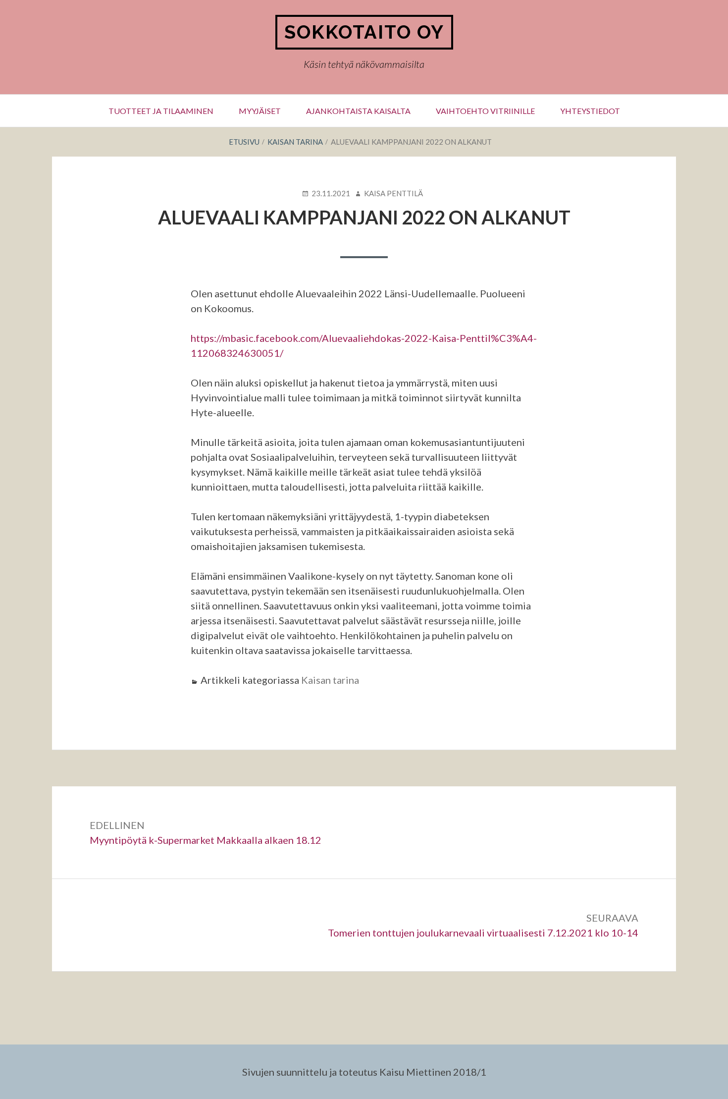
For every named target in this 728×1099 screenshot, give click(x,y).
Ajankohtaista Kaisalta (358, 110)
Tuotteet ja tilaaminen (160, 110)
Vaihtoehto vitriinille (485, 110)
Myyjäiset (260, 110)
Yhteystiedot (590, 110)
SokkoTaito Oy (364, 32)
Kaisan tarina (330, 680)
